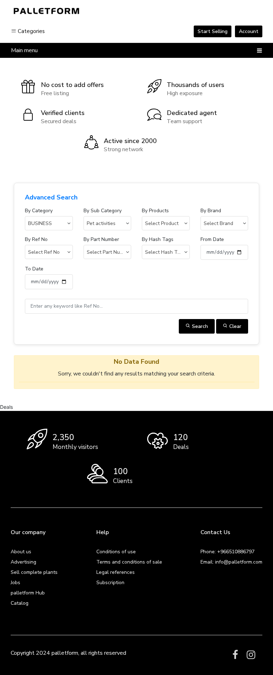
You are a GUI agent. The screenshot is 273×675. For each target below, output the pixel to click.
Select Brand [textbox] (218, 223)
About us (21, 551)
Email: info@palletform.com (231, 562)
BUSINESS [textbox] (40, 223)
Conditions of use (116, 551)
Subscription (110, 582)
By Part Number (101, 239)
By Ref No (36, 239)
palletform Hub (28, 592)
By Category (39, 210)
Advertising (23, 562)
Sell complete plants (34, 572)
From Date (212, 239)
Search (199, 326)
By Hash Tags (157, 239)
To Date (34, 268)
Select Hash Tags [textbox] (165, 252)
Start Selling (213, 31)
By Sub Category (103, 210)
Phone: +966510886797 (227, 551)
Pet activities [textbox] (101, 223)
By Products (155, 210)
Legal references (115, 572)
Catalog (19, 603)
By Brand (210, 210)
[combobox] (49, 223)
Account (248, 31)
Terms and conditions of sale (129, 562)
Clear (234, 326)
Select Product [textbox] (161, 223)
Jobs (15, 582)
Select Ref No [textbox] (44, 252)
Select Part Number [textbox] (109, 252)
